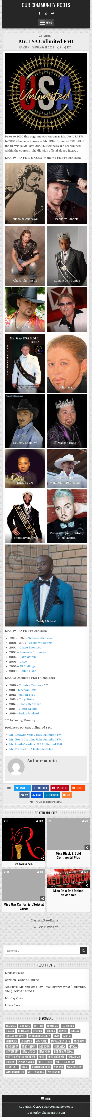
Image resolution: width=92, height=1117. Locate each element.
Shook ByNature (30, 704)
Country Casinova (31, 685)
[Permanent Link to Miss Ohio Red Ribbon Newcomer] (68, 878)
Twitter (24, 788)
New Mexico (29, 1052)
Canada (10, 1031)
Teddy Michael (29, 713)
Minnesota (12, 1046)
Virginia (58, 1067)
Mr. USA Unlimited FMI (46, 41)
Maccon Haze (27, 690)
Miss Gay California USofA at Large (24, 906)
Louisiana (26, 1041)
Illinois (63, 1031)
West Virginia (36, 1072)
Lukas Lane (12, 1005)
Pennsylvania (26, 1062)
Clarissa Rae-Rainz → (46, 920)
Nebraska (59, 1046)
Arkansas (52, 1026)
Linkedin (54, 795)
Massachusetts (60, 1041)
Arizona (38, 1026)
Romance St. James (32, 652)
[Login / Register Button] (52, 13)
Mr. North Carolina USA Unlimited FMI (35, 739)
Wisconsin (53, 1072)
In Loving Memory (39, 1036)
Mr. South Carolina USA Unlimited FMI (35, 744)
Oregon (10, 1062)
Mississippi (29, 1046)
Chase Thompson (31, 647)
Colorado (24, 1031)
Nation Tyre (27, 694)
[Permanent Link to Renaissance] (23, 839)
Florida (37, 1031)
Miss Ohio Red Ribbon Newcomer (68, 893)
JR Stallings (27, 666)
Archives (24, 1026)
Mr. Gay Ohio (14, 998)
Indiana (75, 1031)
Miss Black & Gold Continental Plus (68, 855)
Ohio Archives (56, 1057)
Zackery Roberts (40, 642)
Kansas (67, 1036)
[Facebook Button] (39, 13)
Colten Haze (27, 671)
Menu (49, 22)
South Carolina (65, 1062)
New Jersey (12, 1052)
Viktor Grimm (28, 708)
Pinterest (62, 788)
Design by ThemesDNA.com (46, 1112)
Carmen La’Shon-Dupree (22, 979)
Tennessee (12, 1067)
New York (44, 1052)
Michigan (79, 1041)
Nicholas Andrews (40, 638)
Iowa (56, 1036)
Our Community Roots (46, 5)
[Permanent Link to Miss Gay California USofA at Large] (23, 885)
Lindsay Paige (14, 972)
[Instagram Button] (46, 13)
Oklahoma (74, 1057)
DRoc (23, 661)
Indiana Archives (15, 1036)
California (68, 1026)
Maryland (41, 1041)
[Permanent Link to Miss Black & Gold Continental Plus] (68, 834)
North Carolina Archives (21, 1057)
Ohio (42, 1057)
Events (47, 36)
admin (25, 47)
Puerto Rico (45, 1062)
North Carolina (52, 801)
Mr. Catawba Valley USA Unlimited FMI (35, 734)
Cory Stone (26, 699)
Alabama (11, 1026)
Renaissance (24, 864)
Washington (74, 1067)
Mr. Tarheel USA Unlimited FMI (31, 749)
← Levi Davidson (46, 927)
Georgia (50, 1031)
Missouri (44, 1046)
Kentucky (11, 1041)
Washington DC (15, 1072)
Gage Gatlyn (27, 657)
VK (26, 795)
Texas (25, 1067)
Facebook (42, 788)
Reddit (80, 788)
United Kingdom (41, 1067)
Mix (68, 795)
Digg (38, 795)
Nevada (73, 1046)
